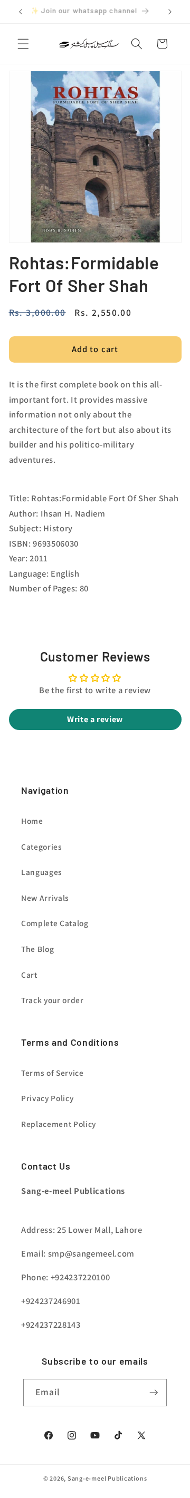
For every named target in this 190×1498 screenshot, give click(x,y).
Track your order (52, 1000)
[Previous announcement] (20, 11)
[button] (23, 43)
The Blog (37, 948)
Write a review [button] (95, 719)
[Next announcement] (170, 11)
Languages (41, 872)
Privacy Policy (47, 1098)
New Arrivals (45, 897)
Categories (41, 846)
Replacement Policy (58, 1123)
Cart (29, 974)
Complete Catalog (55, 923)
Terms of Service (52, 1072)
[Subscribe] (153, 1392)
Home (32, 820)
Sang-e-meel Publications (107, 1478)
